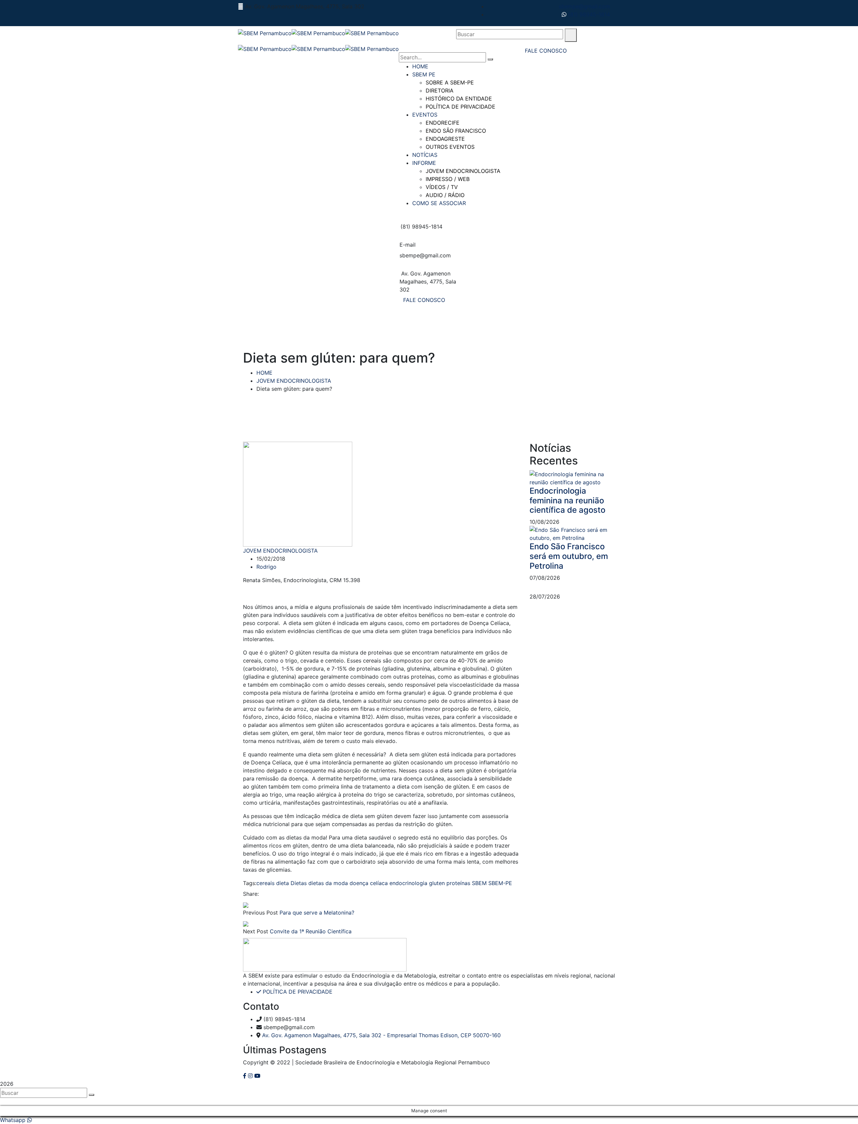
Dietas (299, 883)
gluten (437, 883)
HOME (264, 372)
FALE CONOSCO (424, 300)
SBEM (479, 883)
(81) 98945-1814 (588, 14)
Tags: (249, 883)
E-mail (408, 244)
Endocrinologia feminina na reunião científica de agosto (567, 500)
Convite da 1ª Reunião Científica (311, 931)
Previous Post (260, 912)
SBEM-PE (500, 883)
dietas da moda (328, 883)
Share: (251, 893)
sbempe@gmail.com (584, 6)
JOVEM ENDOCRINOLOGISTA (293, 380)
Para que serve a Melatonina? (317, 912)
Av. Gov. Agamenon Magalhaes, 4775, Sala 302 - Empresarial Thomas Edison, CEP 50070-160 (381, 1035)
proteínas (458, 883)
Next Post (255, 931)
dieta (282, 883)
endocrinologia (408, 883)
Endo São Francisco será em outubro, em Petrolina (569, 556)
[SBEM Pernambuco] (265, 32)
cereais (265, 883)
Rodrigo (266, 566)
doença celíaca (369, 883)
